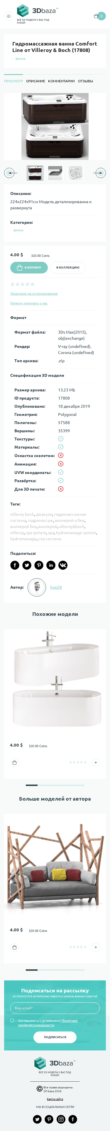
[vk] (62, 565)
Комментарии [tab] (61, 81)
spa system (36, 532)
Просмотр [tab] (13, 81)
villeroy (17, 532)
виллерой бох (23, 526)
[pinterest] (38, 565)
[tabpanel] (55, 348)
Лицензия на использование (34, 293)
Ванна (21, 58)
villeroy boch (22, 514)
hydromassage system (76, 532)
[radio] (12, 284)
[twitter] (26, 565)
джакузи (44, 514)
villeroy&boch (71, 526)
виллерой (47, 526)
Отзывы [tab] (85, 81)
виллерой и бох (69, 520)
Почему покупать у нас (29, 303)
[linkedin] (50, 565)
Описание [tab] (35, 81)
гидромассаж (40, 520)
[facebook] (14, 565)
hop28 (56, 587)
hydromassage (23, 538)
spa (51, 532)
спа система (49, 538)
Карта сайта (55, 1099)
